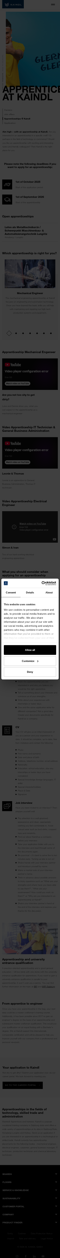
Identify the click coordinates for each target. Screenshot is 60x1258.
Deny (30, 671)
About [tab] (49, 592)
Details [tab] (30, 592)
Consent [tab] (11, 592)
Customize (28, 660)
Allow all (30, 650)
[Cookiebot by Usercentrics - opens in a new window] (42, 583)
